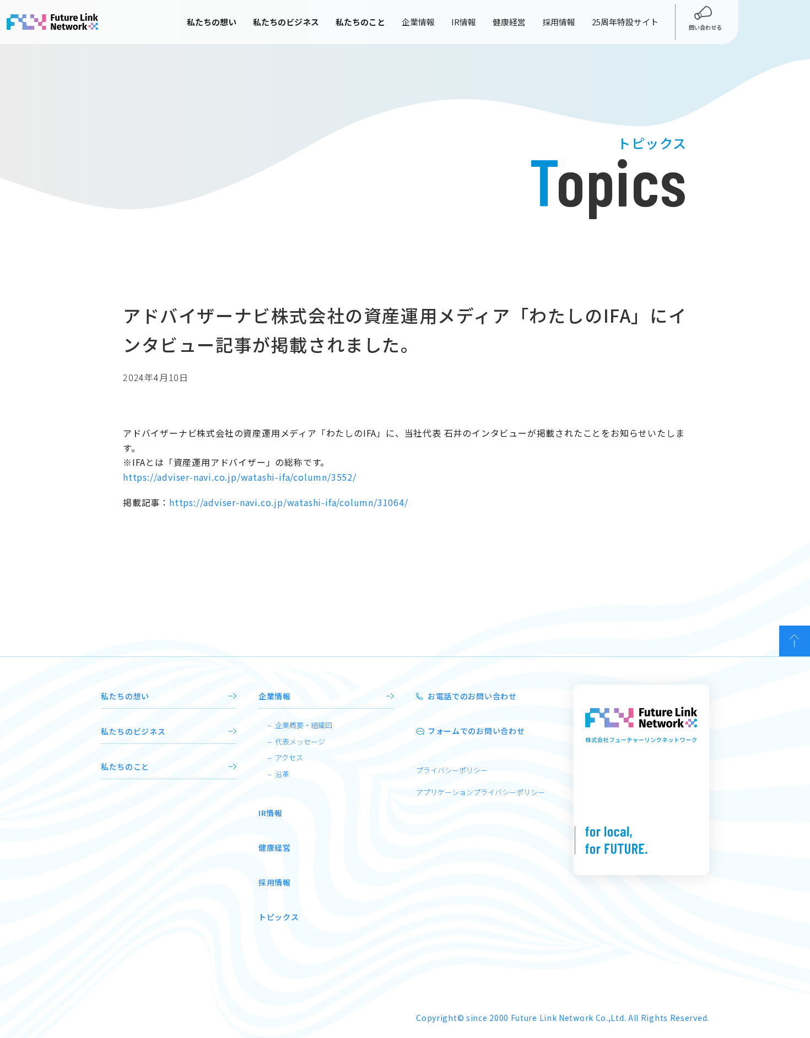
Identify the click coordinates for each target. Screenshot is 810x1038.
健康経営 (509, 22)
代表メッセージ (300, 741)
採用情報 (558, 22)
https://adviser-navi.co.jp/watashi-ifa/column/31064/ (288, 502)
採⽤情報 (274, 882)
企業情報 (418, 22)
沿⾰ (282, 774)
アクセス (289, 757)
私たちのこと (125, 766)
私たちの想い (125, 696)
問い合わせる (705, 27)
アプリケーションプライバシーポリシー (480, 792)
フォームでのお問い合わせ (476, 730)
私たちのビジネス (133, 731)
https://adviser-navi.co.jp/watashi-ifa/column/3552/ (240, 476)
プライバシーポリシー (452, 770)
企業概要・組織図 (303, 725)
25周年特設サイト (625, 22)
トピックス (278, 916)
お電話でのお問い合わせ (472, 696)
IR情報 (463, 22)
